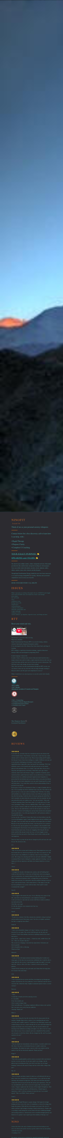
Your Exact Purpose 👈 (25, 553)
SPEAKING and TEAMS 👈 (24, 557)
